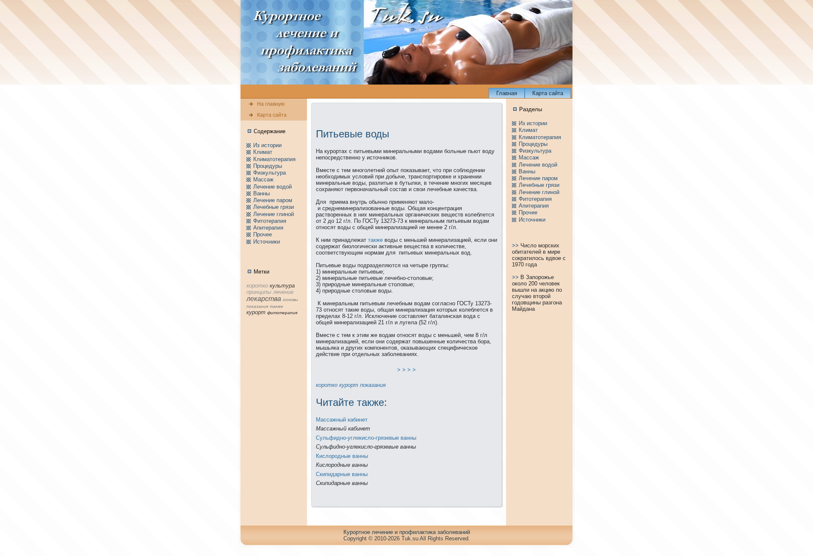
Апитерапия (268, 228)
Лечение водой (272, 187)
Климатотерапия (274, 159)
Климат (262, 152)
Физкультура (269, 173)
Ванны (261, 193)
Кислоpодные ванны (342, 456)
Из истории (267, 145)
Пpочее (262, 234)
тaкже (375, 240)
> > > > (406, 370)
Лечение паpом (272, 200)
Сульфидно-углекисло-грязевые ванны (366, 438)
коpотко (326, 385)
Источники (266, 241)
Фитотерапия (269, 221)
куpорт (348, 385)
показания (373, 385)
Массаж (263, 179)
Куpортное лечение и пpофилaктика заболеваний (406, 532)
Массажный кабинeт (342, 419)
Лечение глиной (273, 214)
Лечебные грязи (273, 207)
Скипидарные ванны (342, 474)
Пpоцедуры (267, 166)
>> (516, 245)
